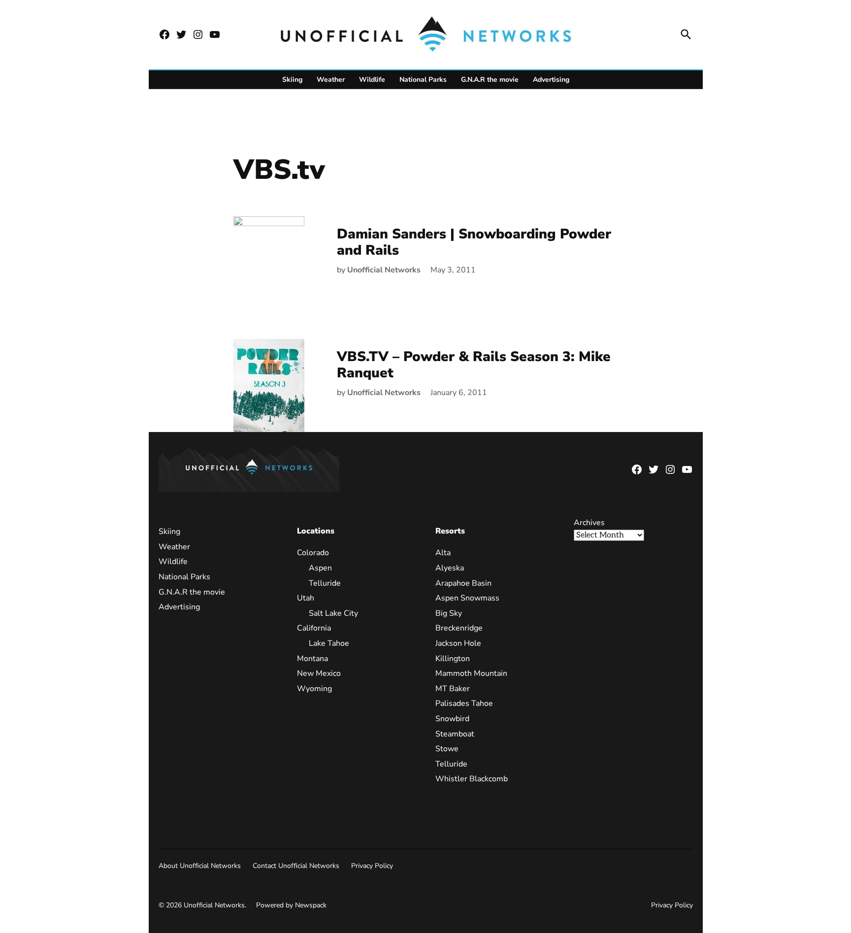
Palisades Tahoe (464, 703)
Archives (589, 522)
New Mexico (319, 673)
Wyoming (314, 688)
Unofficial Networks (384, 270)
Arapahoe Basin (463, 583)
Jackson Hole (458, 643)
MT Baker (452, 688)
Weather (331, 79)
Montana (312, 658)
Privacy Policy (372, 865)
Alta (443, 552)
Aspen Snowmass (467, 598)
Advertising (551, 79)
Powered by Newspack (291, 905)
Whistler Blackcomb (471, 778)
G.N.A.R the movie (490, 79)
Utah (305, 598)
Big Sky (448, 613)
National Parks (423, 79)
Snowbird (452, 718)
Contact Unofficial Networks (296, 865)
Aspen (320, 568)
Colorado (313, 552)
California (314, 628)
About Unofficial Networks (200, 865)
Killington (452, 658)
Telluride (325, 583)
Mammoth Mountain (471, 673)
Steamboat (454, 734)
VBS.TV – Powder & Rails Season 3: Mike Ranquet (474, 365)
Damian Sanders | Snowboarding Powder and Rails (474, 242)
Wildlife (372, 79)
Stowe (446, 748)
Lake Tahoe (329, 643)
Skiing (292, 79)
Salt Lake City (333, 613)
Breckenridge (459, 628)
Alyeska (449, 568)
